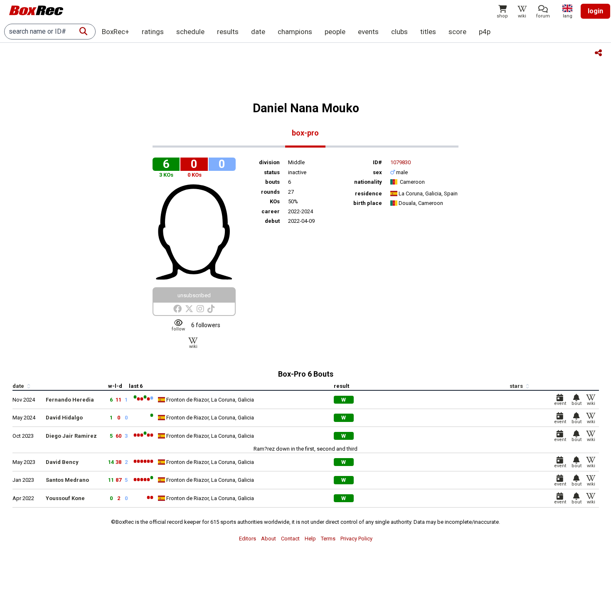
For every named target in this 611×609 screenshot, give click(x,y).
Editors (247, 538)
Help (310, 538)
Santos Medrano (67, 480)
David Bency (62, 462)
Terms (328, 538)
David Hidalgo (64, 417)
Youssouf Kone (65, 498)
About (268, 538)
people (335, 31)
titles (428, 31)
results (228, 31)
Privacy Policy (356, 538)
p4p (484, 31)
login (595, 11)
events (368, 31)
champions (295, 31)
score (457, 31)
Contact (290, 538)
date (258, 31)
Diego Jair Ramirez (71, 436)
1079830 (400, 162)
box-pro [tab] (305, 132)
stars (517, 386)
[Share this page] (598, 53)
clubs (399, 31)
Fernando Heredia (70, 400)
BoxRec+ (115, 31)
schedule (190, 31)
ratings (153, 31)
